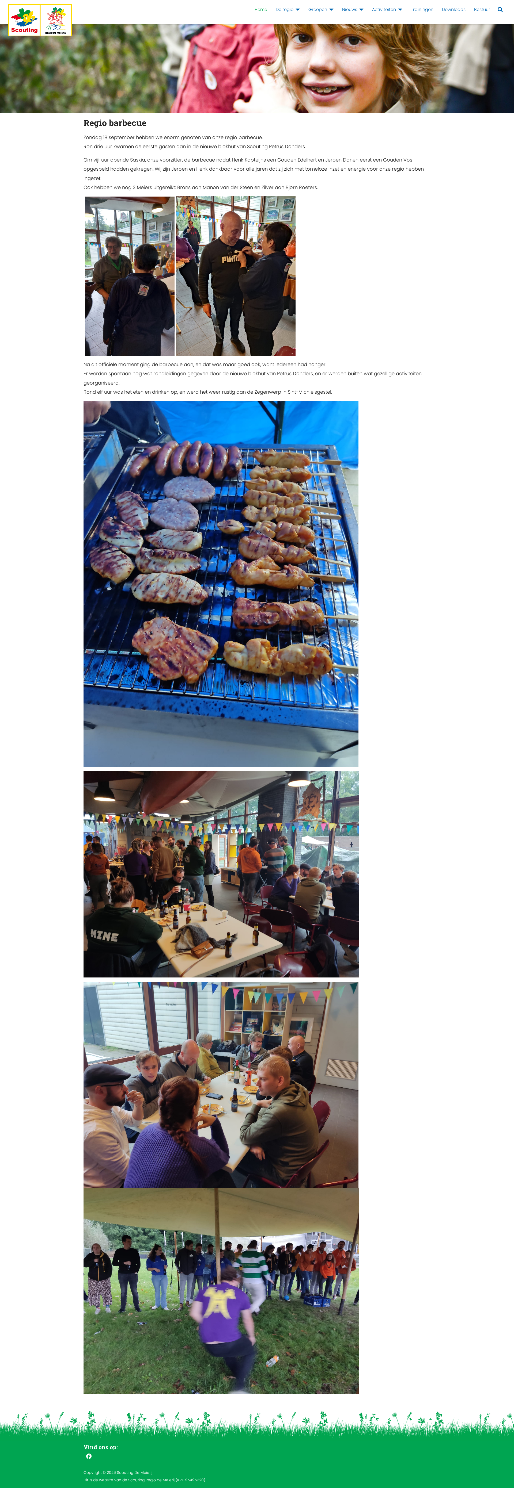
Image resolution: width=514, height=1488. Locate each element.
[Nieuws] (360, 9)
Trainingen (422, 9)
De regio (284, 9)
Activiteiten (384, 9)
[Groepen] (330, 9)
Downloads (454, 9)
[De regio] (296, 9)
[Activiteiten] (399, 9)
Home (261, 9)
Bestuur (482, 9)
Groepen (317, 9)
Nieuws (349, 9)
